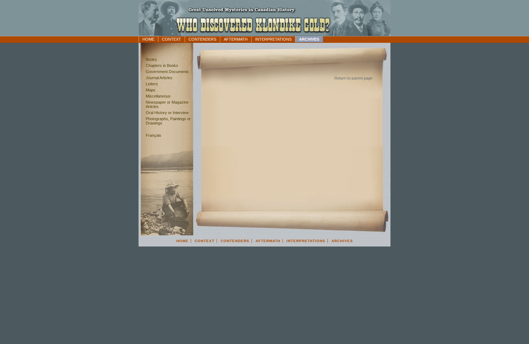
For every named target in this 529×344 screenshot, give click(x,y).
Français (153, 135)
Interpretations (273, 39)
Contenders (202, 39)
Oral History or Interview (167, 112)
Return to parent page (353, 78)
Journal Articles (159, 78)
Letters (152, 84)
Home (148, 39)
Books (151, 59)
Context (171, 39)
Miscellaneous (158, 96)
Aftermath (236, 39)
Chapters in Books (162, 65)
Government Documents (167, 71)
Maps (150, 90)
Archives (309, 39)
